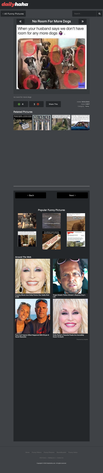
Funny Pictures (49, 452)
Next (71, 195)
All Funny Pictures (14, 14)
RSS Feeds (43, 458)
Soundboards (61, 452)
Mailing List (51, 458)
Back (31, 195)
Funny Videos (36, 452)
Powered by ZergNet (82, 339)
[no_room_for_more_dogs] (51, 57)
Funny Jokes (72, 452)
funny (87, 106)
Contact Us (60, 458)
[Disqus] (51, 158)
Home (27, 452)
